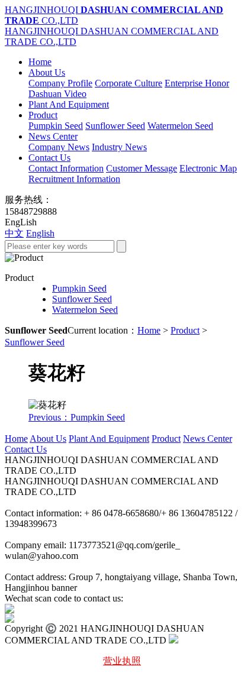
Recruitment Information (74, 179)
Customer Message (141, 168)
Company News (58, 147)
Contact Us (49, 158)
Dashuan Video (57, 94)
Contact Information (66, 168)
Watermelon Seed (180, 126)
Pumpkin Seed (55, 126)
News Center (53, 136)
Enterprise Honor (197, 83)
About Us (46, 72)
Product (42, 115)
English (40, 233)
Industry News (119, 147)
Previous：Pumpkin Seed (76, 417)
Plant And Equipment (68, 104)
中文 (14, 233)
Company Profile (60, 83)
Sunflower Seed (115, 126)
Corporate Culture (128, 83)
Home (40, 62)
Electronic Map (208, 168)
